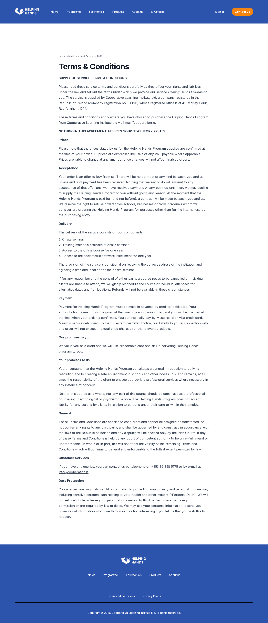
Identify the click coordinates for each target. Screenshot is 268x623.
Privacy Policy (152, 596)
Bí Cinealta (158, 11)
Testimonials (97, 11)
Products (118, 11)
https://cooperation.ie (139, 123)
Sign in (219, 11)
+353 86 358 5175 (164, 466)
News (54, 11)
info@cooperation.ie (73, 472)
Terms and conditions (121, 596)
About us (137, 11)
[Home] (27, 12)
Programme (73, 11)
